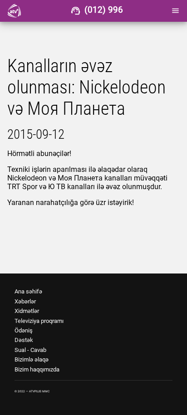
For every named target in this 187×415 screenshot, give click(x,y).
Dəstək (24, 340)
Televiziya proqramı (39, 320)
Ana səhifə (28, 291)
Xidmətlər (27, 311)
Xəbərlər (25, 301)
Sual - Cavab (30, 350)
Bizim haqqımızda (37, 369)
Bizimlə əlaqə (32, 359)
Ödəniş (24, 330)
